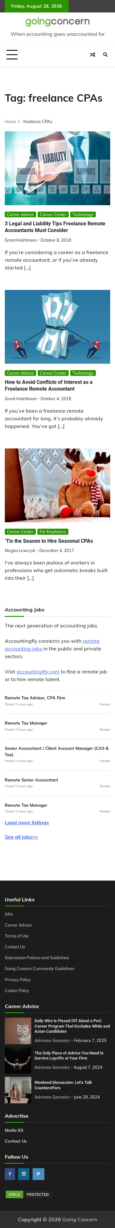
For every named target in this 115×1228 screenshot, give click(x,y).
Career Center (53, 214)
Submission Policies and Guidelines (37, 957)
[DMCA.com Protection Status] (29, 1197)
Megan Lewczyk (20, 550)
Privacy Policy (18, 979)
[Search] (105, 54)
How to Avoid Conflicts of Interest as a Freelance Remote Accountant (49, 385)
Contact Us (15, 946)
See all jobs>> (21, 837)
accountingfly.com (38, 671)
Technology (83, 214)
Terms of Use (17, 935)
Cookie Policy (17, 990)
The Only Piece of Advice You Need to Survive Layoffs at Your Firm (68, 1056)
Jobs (9, 913)
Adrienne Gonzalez (52, 1040)
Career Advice (20, 214)
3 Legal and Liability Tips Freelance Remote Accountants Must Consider (55, 227)
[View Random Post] (92, 54)
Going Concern (79, 1219)
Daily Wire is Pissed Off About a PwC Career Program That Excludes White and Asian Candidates (72, 1026)
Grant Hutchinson (21, 240)
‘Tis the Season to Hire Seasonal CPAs (49, 541)
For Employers (53, 531)
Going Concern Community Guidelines (39, 968)
